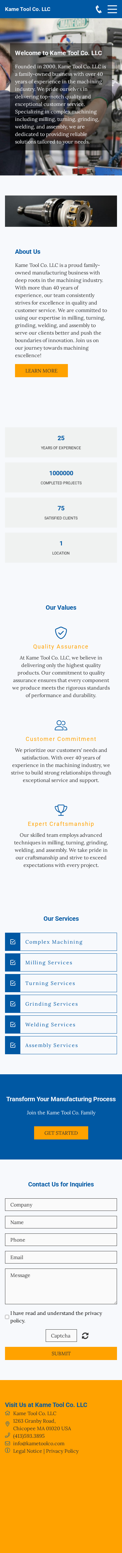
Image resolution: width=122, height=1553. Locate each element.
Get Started (61, 1133)
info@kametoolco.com (38, 1443)
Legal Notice (27, 1451)
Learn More (41, 370)
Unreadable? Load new (85, 1335)
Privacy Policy (62, 1451)
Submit (61, 1353)
